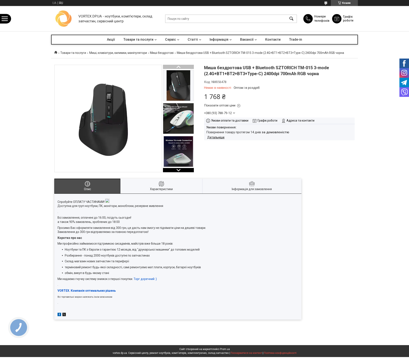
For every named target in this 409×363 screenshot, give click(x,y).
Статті (193, 39)
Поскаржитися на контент (246, 353)
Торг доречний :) (145, 279)
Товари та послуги (138, 39)
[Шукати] (291, 19)
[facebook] (59, 315)
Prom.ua (225, 349)
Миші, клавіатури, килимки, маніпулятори (118, 53)
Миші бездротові (162, 53)
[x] (64, 315)
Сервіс (170, 39)
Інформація (219, 39)
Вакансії (246, 39)
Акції (111, 39)
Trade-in (295, 39)
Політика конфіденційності (280, 353)
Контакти (273, 39)
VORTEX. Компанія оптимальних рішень (87, 290)
